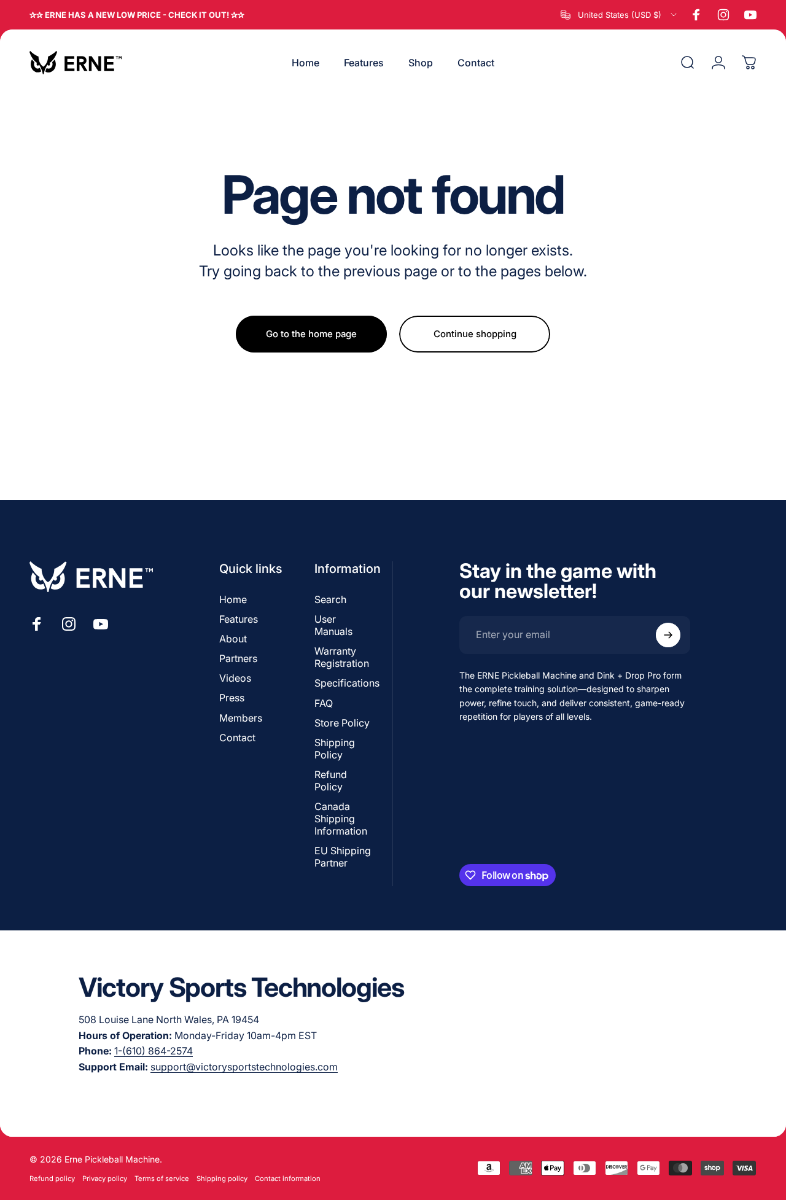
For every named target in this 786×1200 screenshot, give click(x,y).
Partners (238, 658)
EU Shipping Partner (342, 856)
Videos (235, 678)
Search (330, 599)
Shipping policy (221, 1178)
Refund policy (52, 1178)
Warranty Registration (341, 657)
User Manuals (333, 625)
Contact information (288, 1178)
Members (240, 718)
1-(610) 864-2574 (153, 1051)
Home (233, 599)
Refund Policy (330, 780)
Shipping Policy (334, 748)
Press (231, 698)
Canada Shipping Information (340, 818)
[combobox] (620, 14)
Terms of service (161, 1178)
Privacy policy (104, 1178)
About (233, 639)
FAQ (323, 703)
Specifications (346, 683)
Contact (237, 737)
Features (238, 619)
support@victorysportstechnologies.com (244, 1067)
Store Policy (342, 723)
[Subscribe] (668, 635)
